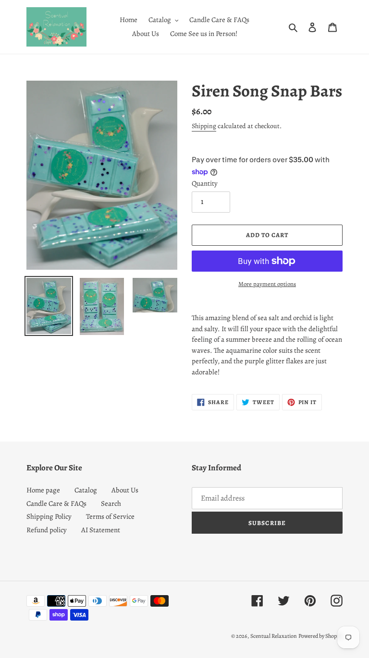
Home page (43, 490)
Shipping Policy (49, 516)
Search (111, 503)
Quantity (205, 183)
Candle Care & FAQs (56, 503)
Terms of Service (110, 516)
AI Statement (100, 530)
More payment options (267, 284)
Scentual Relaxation (273, 636)
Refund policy (46, 530)
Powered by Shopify (320, 636)
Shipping (204, 126)
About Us (124, 490)
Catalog (85, 490)
